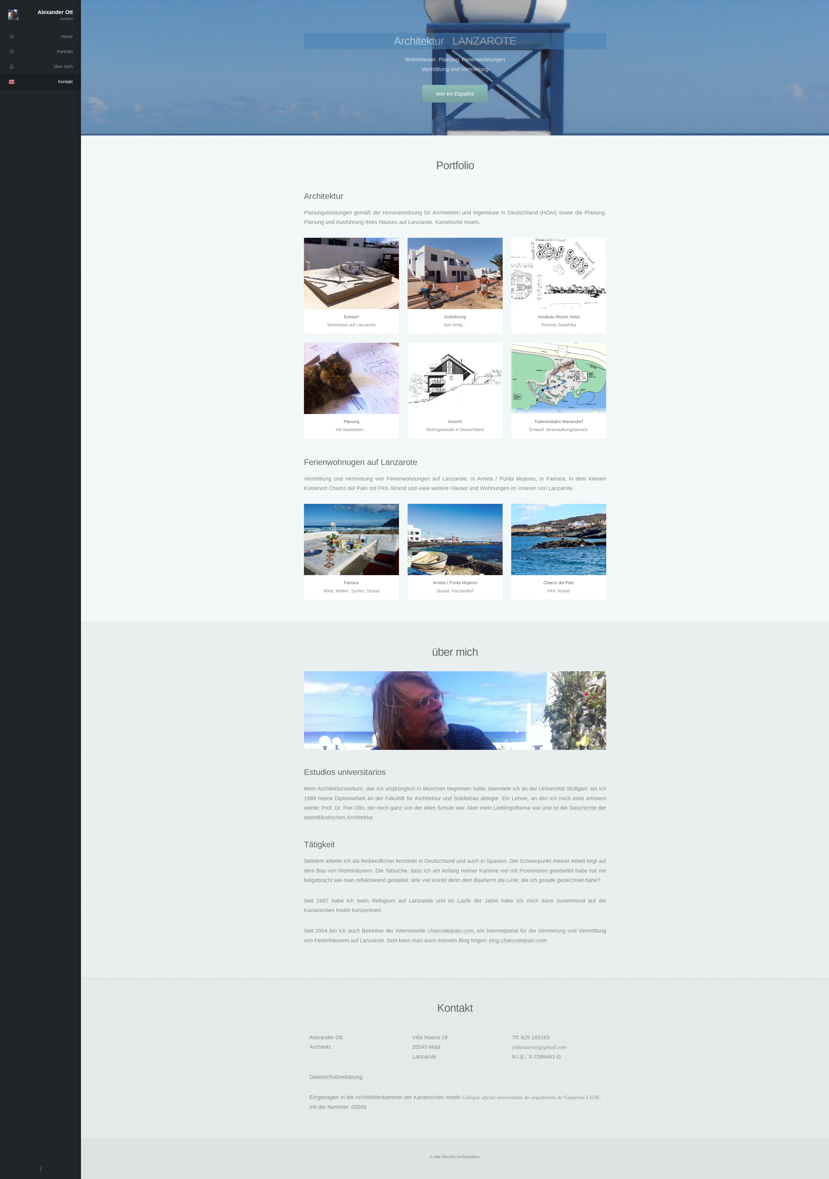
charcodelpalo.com (451, 931)
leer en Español (455, 94)
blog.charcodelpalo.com (518, 940)
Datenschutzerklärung (335, 1077)
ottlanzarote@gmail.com (539, 1047)
